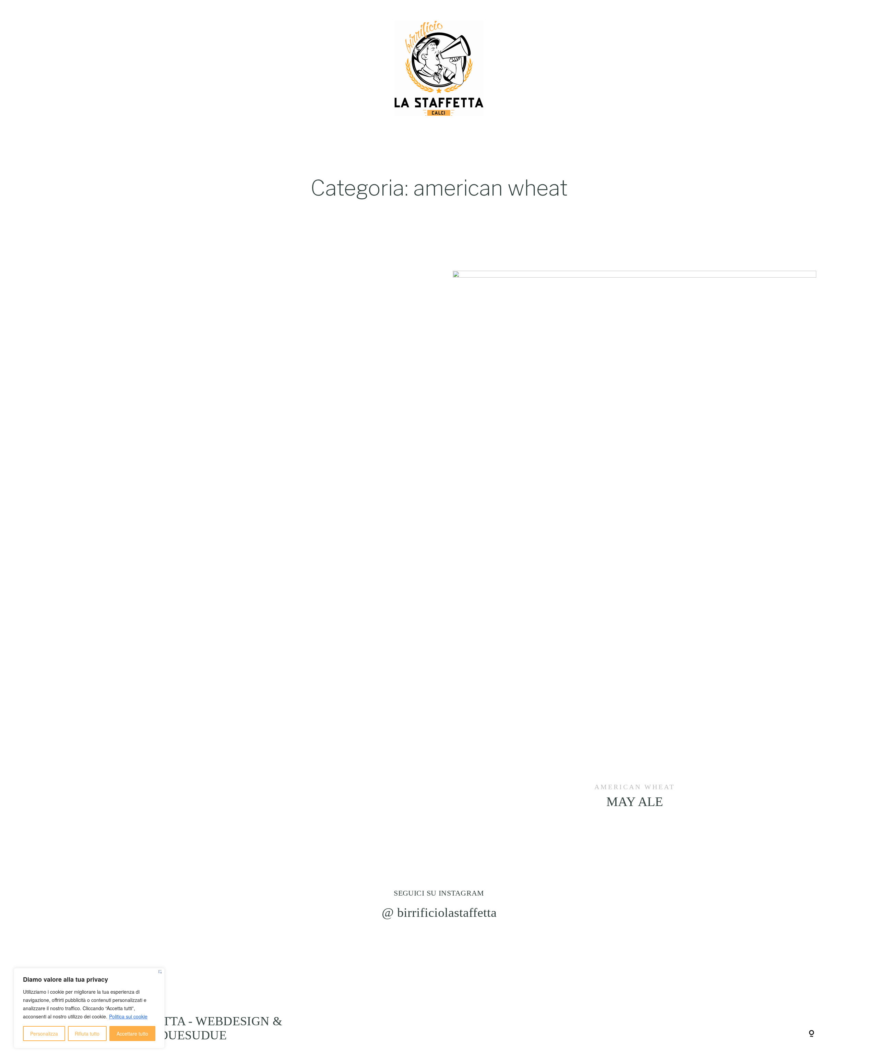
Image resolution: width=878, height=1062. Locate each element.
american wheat (634, 787)
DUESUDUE (193, 1035)
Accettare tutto (132, 1033)
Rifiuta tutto (87, 1033)
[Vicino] (160, 971)
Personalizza (44, 1033)
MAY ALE (634, 549)
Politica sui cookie (128, 1016)
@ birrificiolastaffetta (439, 912)
